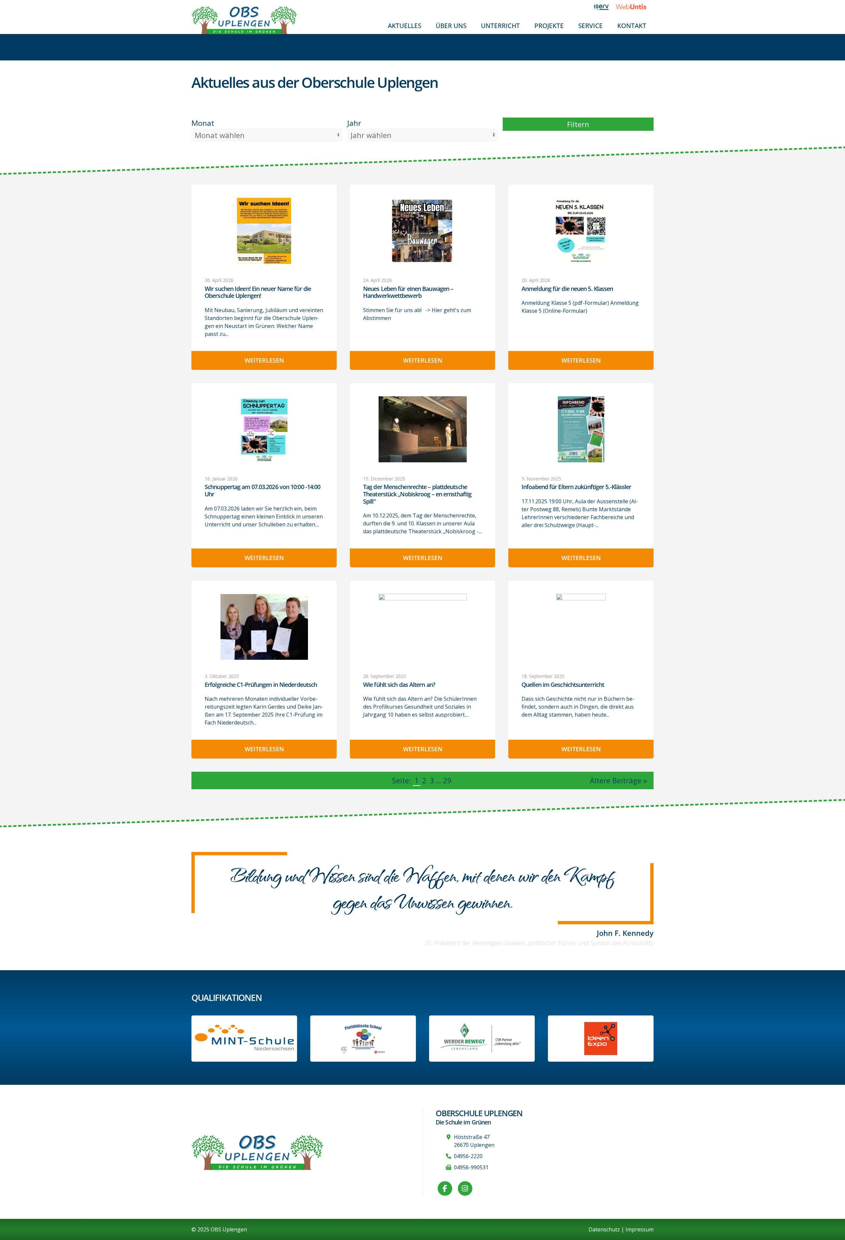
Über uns (451, 25)
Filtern (578, 124)
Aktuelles (404, 25)
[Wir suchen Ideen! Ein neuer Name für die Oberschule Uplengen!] (264, 231)
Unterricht (500, 25)
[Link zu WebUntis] (635, 6)
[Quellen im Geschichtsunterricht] (581, 627)
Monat (202, 123)
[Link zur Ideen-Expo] (600, 1038)
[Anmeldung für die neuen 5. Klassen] (581, 231)
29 (447, 780)
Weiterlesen (264, 360)
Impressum (639, 1229)
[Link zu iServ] (605, 6)
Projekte (549, 25)
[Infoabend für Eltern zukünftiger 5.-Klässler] (581, 429)
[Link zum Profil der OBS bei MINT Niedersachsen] (244, 1038)
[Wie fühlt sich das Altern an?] (422, 627)
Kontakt (631, 25)
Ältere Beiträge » (618, 780)
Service (590, 25)
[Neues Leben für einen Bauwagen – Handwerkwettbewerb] (422, 231)
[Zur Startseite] (244, 19)
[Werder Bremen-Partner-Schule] (482, 1038)
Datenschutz (604, 1229)
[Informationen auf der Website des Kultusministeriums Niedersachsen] (363, 1038)
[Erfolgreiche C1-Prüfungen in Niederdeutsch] (264, 627)
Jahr (354, 123)
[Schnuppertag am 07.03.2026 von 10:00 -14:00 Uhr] (264, 429)
